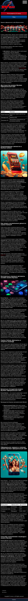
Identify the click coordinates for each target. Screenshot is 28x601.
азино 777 (3, 255)
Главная (4, 590)
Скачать (14, 599)
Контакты (4, 592)
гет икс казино (22, 68)
